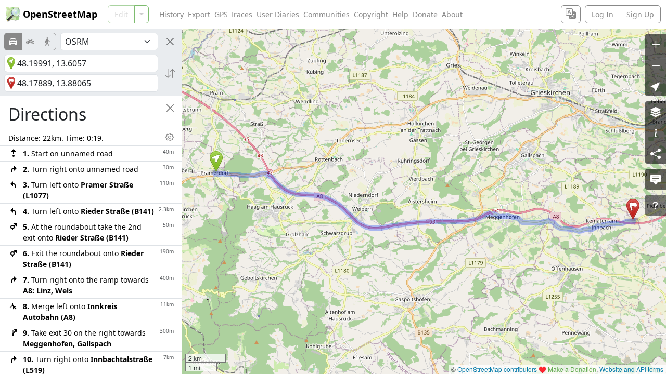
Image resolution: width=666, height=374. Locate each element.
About (452, 14)
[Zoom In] (655, 44)
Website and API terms (631, 369)
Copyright (371, 14)
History (171, 14)
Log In (602, 14)
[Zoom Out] (655, 65)
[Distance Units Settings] (169, 137)
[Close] (170, 41)
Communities (326, 14)
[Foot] (47, 41)
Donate (425, 14)
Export (199, 14)
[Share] (655, 153)
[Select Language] (571, 14)
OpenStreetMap (60, 14)
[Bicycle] (30, 41)
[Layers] (655, 111)
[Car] (13, 41)
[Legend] (655, 132)
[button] (216, 161)
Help (400, 14)
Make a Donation (572, 369)
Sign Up (640, 14)
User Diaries (278, 14)
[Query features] (655, 205)
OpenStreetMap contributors (497, 369)
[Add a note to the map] (655, 179)
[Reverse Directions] (170, 73)
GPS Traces (233, 14)
